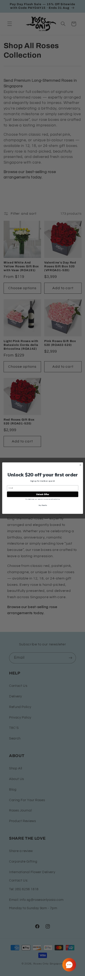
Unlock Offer (42, 494)
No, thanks (42, 505)
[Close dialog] (80, 465)
